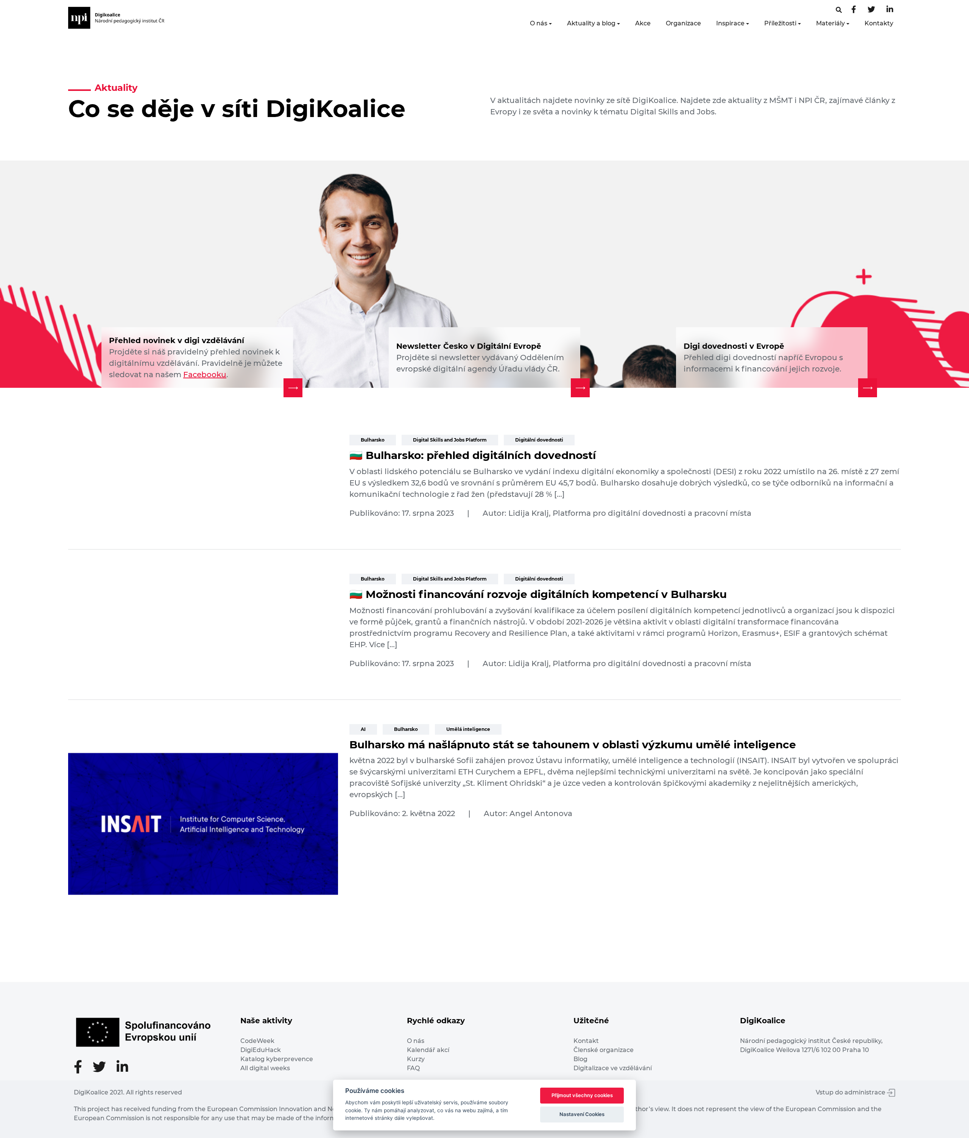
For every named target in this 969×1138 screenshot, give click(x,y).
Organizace (683, 23)
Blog (580, 1059)
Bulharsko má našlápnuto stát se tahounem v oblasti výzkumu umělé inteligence (572, 744)
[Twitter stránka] (871, 10)
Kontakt (586, 1040)
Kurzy (416, 1059)
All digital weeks (265, 1068)
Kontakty (879, 23)
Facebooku (204, 374)
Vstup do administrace (851, 1092)
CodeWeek (257, 1040)
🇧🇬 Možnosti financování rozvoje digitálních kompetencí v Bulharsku (538, 594)
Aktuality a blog (591, 23)
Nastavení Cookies (581, 1114)
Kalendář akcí (428, 1050)
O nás (538, 23)
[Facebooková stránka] (839, 10)
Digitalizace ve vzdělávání (612, 1068)
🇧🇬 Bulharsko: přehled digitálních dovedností (472, 455)
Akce (643, 23)
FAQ (413, 1068)
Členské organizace (603, 1050)
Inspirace (730, 23)
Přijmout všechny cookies (582, 1095)
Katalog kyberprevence (276, 1059)
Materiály (830, 23)
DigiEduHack (260, 1050)
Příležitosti (780, 23)
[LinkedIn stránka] (889, 10)
